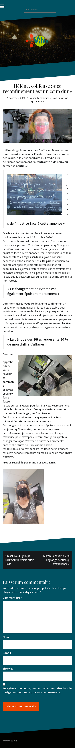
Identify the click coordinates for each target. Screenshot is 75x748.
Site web (8, 668)
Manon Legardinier (39, 98)
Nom (6, 637)
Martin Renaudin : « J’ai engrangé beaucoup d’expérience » (56, 559)
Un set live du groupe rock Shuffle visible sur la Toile (19, 559)
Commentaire (13, 597)
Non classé (58, 98)
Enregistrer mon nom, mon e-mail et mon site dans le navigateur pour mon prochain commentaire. (37, 690)
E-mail (7, 653)
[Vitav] (38, 40)
